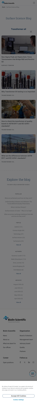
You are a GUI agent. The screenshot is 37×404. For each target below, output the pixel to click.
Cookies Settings (18, 399)
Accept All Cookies (18, 396)
